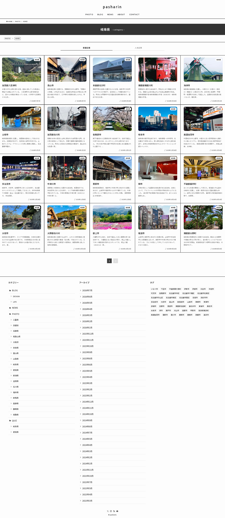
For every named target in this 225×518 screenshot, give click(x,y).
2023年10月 (87, 475)
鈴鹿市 (198, 315)
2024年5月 (87, 438)
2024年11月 (87, 407)
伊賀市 (186, 289)
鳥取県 (15, 414)
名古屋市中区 (174, 293)
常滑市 (206, 302)
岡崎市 (198, 302)
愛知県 (15, 370)
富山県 (15, 353)
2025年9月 (87, 352)
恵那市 (170, 306)
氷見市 (153, 310)
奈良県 (15, 347)
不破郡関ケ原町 (175, 289)
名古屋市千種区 (188, 293)
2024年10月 (87, 414)
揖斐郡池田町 (181, 306)
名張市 (195, 297)
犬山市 (176, 310)
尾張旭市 (180, 302)
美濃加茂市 (155, 315)
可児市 (153, 293)
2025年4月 (87, 377)
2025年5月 (87, 370)
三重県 (15, 319)
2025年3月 (87, 383)
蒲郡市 (165, 315)
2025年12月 (87, 333)
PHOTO (7, 38)
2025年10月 (87, 346)
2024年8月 (87, 426)
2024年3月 (87, 451)
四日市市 (204, 297)
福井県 (15, 392)
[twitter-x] (108, 511)
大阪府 (15, 342)
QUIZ (14, 420)
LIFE (15, 301)
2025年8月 (87, 358)
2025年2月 (87, 389)
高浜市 (206, 315)
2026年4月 (87, 309)
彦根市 (153, 306)
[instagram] (111, 511)
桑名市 (209, 306)
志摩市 (161, 306)
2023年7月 (87, 482)
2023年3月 (87, 500)
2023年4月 (87, 494)
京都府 (15, 325)
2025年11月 (87, 339)
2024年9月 (87, 420)
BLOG (15, 290)
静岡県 (15, 409)
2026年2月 (87, 321)
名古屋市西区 (184, 297)
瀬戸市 (168, 310)
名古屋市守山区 (157, 297)
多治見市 (154, 302)
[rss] (114, 511)
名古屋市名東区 (203, 293)
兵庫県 (15, 330)
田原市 (184, 310)
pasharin (112, 7)
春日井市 (192, 306)
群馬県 (15, 397)
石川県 (15, 386)
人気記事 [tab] (138, 47)
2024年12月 (87, 401)
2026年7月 (87, 290)
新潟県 (15, 375)
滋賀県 (15, 381)
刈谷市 (203, 289)
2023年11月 (87, 469)
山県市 (189, 302)
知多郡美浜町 (204, 310)
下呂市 (163, 289)
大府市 (163, 302)
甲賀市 (192, 310)
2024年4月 (87, 444)
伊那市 (194, 289)
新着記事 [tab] (86, 47)
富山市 (171, 302)
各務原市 (162, 293)
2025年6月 (87, 364)
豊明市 (181, 315)
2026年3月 (87, 315)
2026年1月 (87, 327)
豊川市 (173, 315)
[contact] (117, 511)
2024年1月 (87, 463)
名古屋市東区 (171, 297)
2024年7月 (87, 432)
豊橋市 (189, 315)
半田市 (211, 289)
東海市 (201, 306)
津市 (161, 310)
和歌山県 (16, 336)
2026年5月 (87, 302)
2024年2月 (87, 457)
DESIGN (16, 296)
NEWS (15, 307)
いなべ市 (154, 289)
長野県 (15, 403)
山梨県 (15, 358)
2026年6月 (87, 296)
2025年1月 (87, 395)
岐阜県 (15, 364)
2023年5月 (87, 488)
